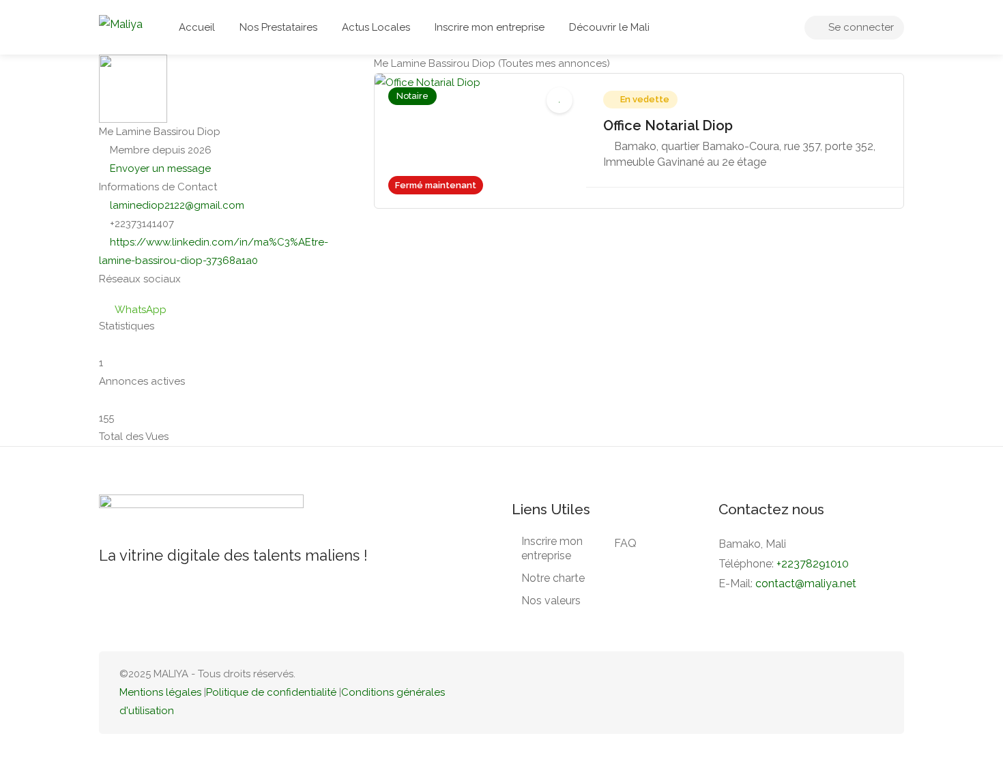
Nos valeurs (551, 600)
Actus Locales (376, 27)
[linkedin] (830, 692)
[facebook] (852, 692)
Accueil (197, 27)
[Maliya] (121, 23)
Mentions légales (160, 692)
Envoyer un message (159, 168)
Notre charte (553, 578)
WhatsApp (140, 310)
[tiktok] (807, 692)
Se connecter (860, 27)
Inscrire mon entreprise (489, 27)
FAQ (625, 543)
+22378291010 (812, 563)
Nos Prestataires (278, 27)
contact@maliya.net (805, 583)
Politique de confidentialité (271, 692)
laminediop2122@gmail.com (177, 205)
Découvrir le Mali (609, 27)
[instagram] (875, 692)
